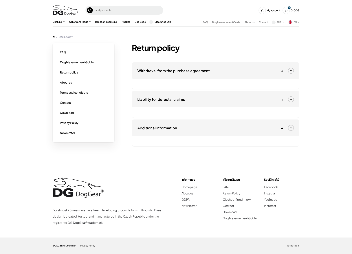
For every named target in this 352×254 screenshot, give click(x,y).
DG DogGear (68, 245)
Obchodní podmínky (237, 199)
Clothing (57, 21)
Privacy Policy (69, 122)
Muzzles (126, 21)
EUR (279, 22)
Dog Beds (140, 21)
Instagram (271, 193)
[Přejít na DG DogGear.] (54, 36)
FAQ (205, 22)
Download (67, 112)
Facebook (271, 187)
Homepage (189, 187)
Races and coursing (106, 21)
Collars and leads (78, 21)
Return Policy (231, 193)
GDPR (186, 199)
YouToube (270, 199)
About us (249, 22)
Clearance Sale (163, 21)
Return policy (69, 72)
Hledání (90, 10)
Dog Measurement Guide (226, 22)
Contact (263, 22)
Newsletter (67, 133)
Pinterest (270, 206)
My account (273, 10)
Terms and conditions (74, 92)
